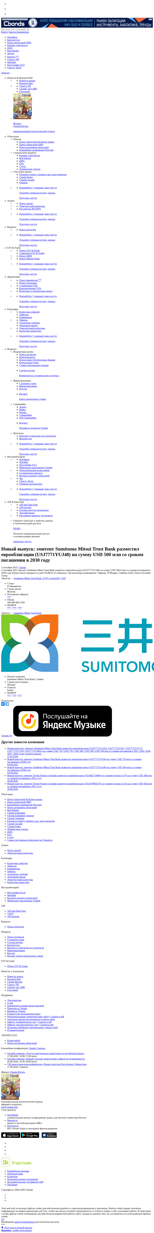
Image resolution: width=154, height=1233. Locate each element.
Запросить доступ (22, 541)
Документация (26, 513)
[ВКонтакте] (3, 704)
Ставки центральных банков (34, 365)
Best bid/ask (13, 50)
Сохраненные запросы (30, 473)
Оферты (23, 320)
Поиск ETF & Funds (29, 250)
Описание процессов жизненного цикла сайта (31, 1019)
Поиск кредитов (27, 229)
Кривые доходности (17, 45)
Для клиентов (14, 1000)
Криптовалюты (27, 357)
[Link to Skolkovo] (16, 1166)
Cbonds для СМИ (28, 89)
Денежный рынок (28, 325)
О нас (10, 1003)
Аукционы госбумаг (29, 322)
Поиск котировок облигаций (34, 147)
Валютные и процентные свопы (35, 291)
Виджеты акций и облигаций (34, 475)
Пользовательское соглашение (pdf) (25, 1182)
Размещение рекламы (18, 1171)
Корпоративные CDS (30, 288)
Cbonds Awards (26, 180)
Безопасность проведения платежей (25, 1005)
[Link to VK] (8, 1150)
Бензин (23, 412)
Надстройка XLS (16, 65)
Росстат (23, 389)
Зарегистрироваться (18, 32)
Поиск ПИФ (25, 256)
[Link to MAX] (8, 1154)
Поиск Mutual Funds (29, 258)
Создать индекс (15, 942)
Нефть (22, 409)
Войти (4, 32)
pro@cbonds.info (9, 1107)
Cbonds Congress (36, 1048)
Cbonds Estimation (16, 813)
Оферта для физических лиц (21, 1022)
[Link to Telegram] (8, 1143)
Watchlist (11, 62)
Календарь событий (29, 312)
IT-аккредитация (15, 1030)
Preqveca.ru (12, 1126)
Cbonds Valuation (15, 818)
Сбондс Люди (14, 67)
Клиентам (12, 1176)
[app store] (10, 1137)
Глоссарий (24, 91)
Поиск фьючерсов (30, 280)
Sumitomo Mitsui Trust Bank (27, 613)
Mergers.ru (12, 1120)
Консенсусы (13, 40)
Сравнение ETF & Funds (31, 253)
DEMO (16, 528)
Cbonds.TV (6, 735)
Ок (2, 1219)
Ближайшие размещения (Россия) (36, 150)
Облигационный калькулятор (34, 470)
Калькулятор (13, 1040)
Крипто (13, 57)
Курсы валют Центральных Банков (37, 360)
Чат (21, 478)
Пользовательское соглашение (22, 1179)
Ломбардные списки (29, 169)
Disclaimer (12, 1184)
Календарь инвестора (30, 331)
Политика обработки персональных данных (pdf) (32, 1027)
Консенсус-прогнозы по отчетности (37, 436)
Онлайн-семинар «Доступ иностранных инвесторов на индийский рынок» (46, 1053)
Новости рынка (27, 80)
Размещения (25, 317)
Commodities (25, 415)
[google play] (30, 1137)
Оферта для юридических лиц (22, 1024)
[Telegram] (7, 704)
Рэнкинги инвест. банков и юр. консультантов (43, 174)
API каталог (25, 507)
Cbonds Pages (26, 177)
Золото (10, 53)
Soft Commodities (27, 418)
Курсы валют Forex (29, 362)
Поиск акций (26, 203)
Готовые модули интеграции (34, 510)
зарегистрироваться (24, 1222)
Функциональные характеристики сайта (28, 1016)
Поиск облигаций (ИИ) (19, 42)
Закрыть (5, 73)
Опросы (23, 182)
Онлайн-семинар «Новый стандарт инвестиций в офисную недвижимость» (46, 1059)
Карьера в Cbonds (16, 1011)
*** (9, 597)
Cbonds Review (15, 982)
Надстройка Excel (16, 892)
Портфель (12, 37)
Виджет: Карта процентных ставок (25, 956)
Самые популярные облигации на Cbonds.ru (29, 840)
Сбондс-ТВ (13, 59)
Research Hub (26, 83)
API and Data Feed (28, 504)
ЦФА (10, 48)
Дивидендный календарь (32, 206)
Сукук (22, 166)
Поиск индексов (27, 354)
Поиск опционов (28, 283)
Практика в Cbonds (17, 1008)
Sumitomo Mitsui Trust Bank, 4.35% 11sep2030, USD (40, 578)
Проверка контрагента (30, 484)
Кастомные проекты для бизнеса (36, 515)
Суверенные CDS (28, 285)
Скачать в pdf (57, 1016)
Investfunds (12, 1115)
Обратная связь (15, 1174)
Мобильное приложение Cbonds (35, 467)
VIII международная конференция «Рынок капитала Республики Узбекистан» (47, 1064)
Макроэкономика (28, 386)
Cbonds (22, 567)
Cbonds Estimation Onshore (20, 815)
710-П (10, 913)
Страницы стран (27, 383)
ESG (21, 163)
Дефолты (24, 314)
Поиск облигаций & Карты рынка (36, 142)
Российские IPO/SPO (30, 209)
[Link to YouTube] (8, 1146)
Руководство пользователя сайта (23, 1014)
